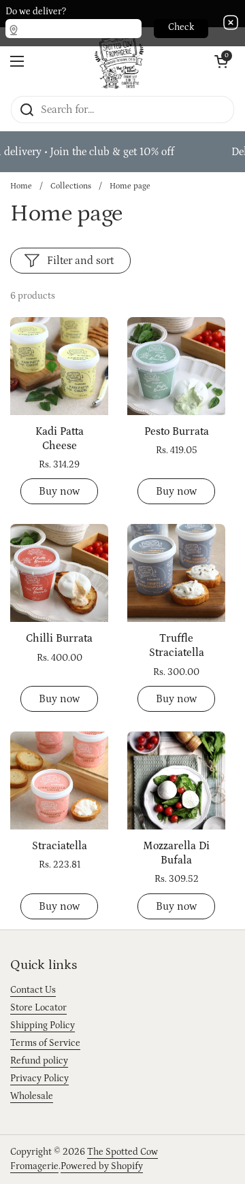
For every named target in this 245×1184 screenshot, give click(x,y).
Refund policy (39, 1060)
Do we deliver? (35, 11)
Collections (70, 186)
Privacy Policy (39, 1078)
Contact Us (33, 990)
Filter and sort (80, 260)
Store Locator (38, 1007)
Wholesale (31, 1096)
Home (21, 186)
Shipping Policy (42, 1025)
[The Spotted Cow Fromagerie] (119, 61)
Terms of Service (45, 1043)
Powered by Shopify (102, 1166)
